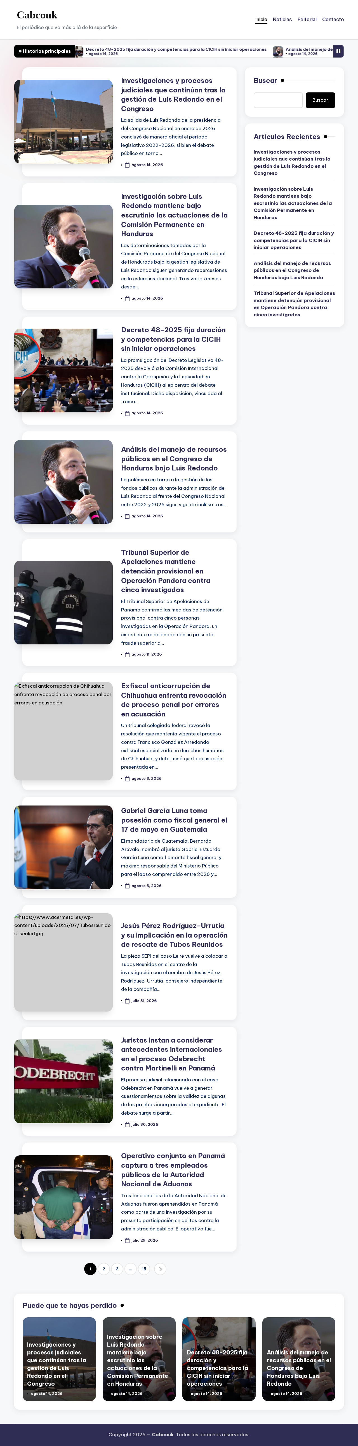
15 (144, 1268)
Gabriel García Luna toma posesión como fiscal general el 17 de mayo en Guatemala (174, 819)
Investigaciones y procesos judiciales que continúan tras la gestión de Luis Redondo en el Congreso (292, 162)
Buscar (265, 80)
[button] (160, 1269)
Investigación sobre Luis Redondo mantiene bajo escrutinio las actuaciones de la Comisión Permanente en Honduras (174, 215)
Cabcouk (37, 15)
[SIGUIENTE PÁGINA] (160, 1269)
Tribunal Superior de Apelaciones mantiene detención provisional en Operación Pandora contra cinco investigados (165, 571)
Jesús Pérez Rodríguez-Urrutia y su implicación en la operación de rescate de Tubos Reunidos (174, 934)
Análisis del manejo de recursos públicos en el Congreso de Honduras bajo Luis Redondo (174, 458)
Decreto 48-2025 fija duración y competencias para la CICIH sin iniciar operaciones (123, 49)
